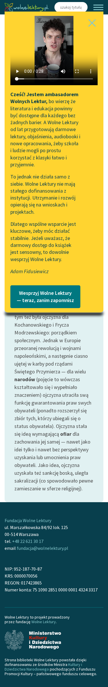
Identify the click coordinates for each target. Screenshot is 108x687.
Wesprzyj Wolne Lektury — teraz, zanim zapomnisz (45, 297)
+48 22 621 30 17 (27, 541)
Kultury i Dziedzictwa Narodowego (43, 667)
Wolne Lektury (43, 621)
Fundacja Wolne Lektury (28, 520)
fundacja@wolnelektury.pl (42, 548)
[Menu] (98, 7)
